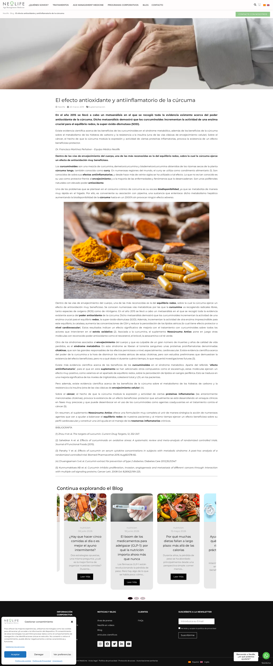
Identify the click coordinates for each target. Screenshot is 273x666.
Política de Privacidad (42, 661)
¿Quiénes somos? (38, 5)
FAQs (140, 620)
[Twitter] (114, 644)
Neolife (6, 13)
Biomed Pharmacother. (101, 454)
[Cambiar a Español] (264, 5)
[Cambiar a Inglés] (268, 5)
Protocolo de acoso (126, 661)
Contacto (157, 5)
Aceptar (15, 654)
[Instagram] (100, 644)
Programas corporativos (123, 5)
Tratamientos (61, 5)
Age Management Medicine (88, 5)
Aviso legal (93, 661)
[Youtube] (129, 644)
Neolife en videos (105, 625)
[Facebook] (107, 644)
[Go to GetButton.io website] (266, 663)
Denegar (39, 654)
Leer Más (78, 582)
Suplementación (97, 107)
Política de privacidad (108, 661)
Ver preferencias (62, 654)
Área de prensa (104, 620)
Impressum (57, 661)
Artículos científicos (107, 634)
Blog (146, 5)
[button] (72, 621)
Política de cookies (23, 661)
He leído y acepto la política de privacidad (198, 628)
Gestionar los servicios (15, 647)
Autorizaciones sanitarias (147, 661)
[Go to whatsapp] (266, 655)
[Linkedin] (121, 644)
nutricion (78, 527)
